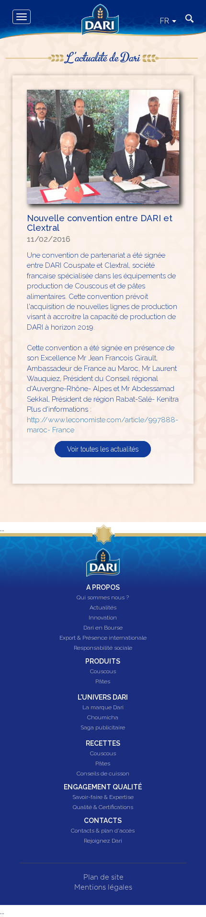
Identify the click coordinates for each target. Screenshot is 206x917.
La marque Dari (103, 708)
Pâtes (102, 682)
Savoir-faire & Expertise (103, 797)
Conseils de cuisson (103, 774)
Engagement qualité (103, 787)
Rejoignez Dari (103, 841)
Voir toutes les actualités (102, 449)
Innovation (103, 618)
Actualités (103, 608)
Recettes (103, 743)
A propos (103, 587)
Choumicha (102, 718)
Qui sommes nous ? (103, 598)
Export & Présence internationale (103, 638)
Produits (102, 661)
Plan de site (103, 877)
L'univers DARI (103, 697)
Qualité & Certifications (103, 807)
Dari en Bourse (103, 628)
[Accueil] (96, 11)
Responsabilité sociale (103, 648)
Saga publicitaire (102, 728)
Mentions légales (103, 887)
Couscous (103, 672)
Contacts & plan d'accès (103, 831)
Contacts (103, 820)
